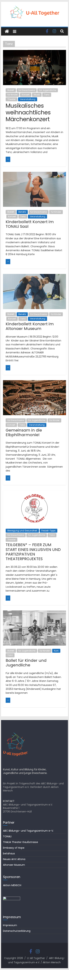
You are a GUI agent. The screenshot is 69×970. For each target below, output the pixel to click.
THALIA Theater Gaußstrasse (20, 842)
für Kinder (12, 94)
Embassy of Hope (13, 848)
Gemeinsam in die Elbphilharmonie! (24, 432)
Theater (11, 99)
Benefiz (22, 211)
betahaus (9, 853)
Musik (37, 94)
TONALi (7, 836)
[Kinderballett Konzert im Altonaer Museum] (34, 276)
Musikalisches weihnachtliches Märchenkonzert (28, 112)
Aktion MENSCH (12, 885)
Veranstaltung (27, 99)
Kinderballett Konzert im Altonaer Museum (30, 326)
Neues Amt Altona (14, 859)
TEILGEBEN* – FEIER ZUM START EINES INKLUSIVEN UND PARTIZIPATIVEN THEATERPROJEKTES (33, 552)
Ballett (10, 90)
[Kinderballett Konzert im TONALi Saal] (34, 174)
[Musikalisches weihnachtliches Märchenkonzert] (34, 52)
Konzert (26, 94)
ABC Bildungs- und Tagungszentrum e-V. (28, 830)
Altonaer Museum (14, 865)
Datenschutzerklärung (16, 931)
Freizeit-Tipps (48, 530)
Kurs (56, 650)
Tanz (46, 94)
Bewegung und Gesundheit (22, 530)
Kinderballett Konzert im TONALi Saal (30, 224)
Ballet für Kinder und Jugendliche (26, 663)
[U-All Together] (7, 31)
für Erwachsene (26, 90)
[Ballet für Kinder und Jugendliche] (34, 613)
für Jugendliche (47, 90)
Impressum (10, 925)
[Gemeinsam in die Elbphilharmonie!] (34, 382)
